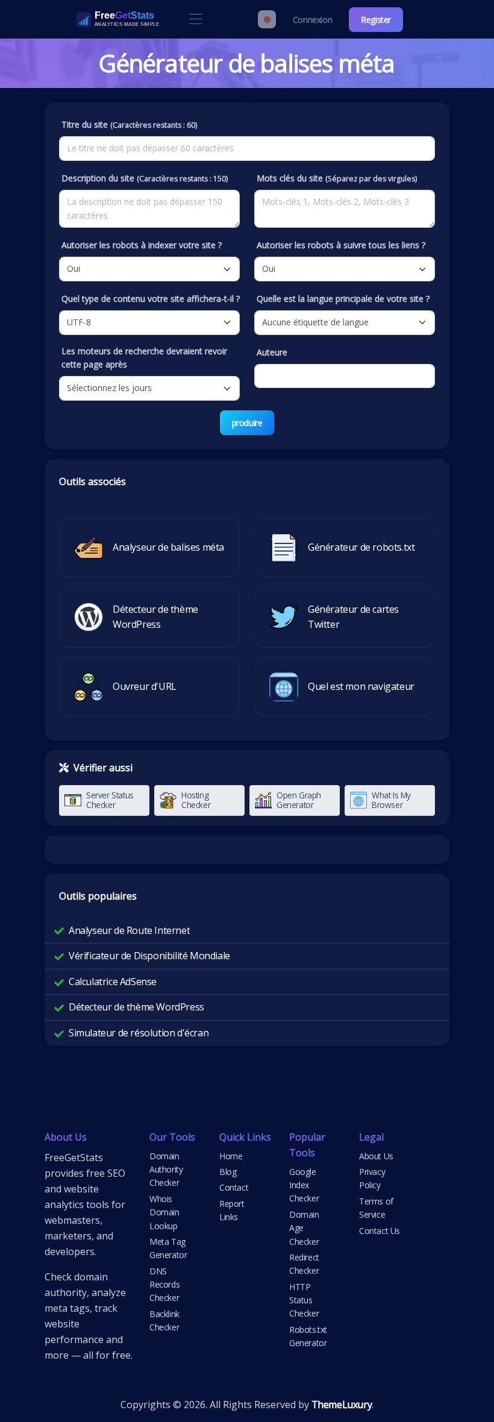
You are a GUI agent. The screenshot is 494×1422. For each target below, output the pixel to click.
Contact (233, 1187)
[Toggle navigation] (195, 19)
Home (230, 1156)
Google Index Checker (304, 1185)
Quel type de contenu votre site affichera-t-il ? (150, 298)
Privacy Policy (372, 1178)
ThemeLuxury (341, 1404)
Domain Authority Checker (166, 1169)
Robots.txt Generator (308, 1336)
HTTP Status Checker (304, 1300)
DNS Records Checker (164, 1284)
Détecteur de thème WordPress (136, 1006)
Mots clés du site (337, 178)
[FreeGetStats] (105, 19)
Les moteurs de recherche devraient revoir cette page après (144, 357)
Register (376, 19)
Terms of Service (376, 1207)
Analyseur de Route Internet (129, 930)
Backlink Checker (164, 1320)
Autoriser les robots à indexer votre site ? (141, 245)
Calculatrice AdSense (113, 981)
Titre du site (129, 124)
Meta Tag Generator (168, 1248)
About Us (376, 1156)
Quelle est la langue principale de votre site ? (343, 298)
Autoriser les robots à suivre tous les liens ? (341, 245)
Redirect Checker (304, 1263)
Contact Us (379, 1230)
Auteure (272, 352)
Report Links (232, 1210)
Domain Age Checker (304, 1228)
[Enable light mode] (267, 19)
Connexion (312, 19)
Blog (227, 1171)
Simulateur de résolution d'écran (138, 1032)
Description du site (144, 178)
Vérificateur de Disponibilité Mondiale (149, 955)
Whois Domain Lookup (164, 1212)
